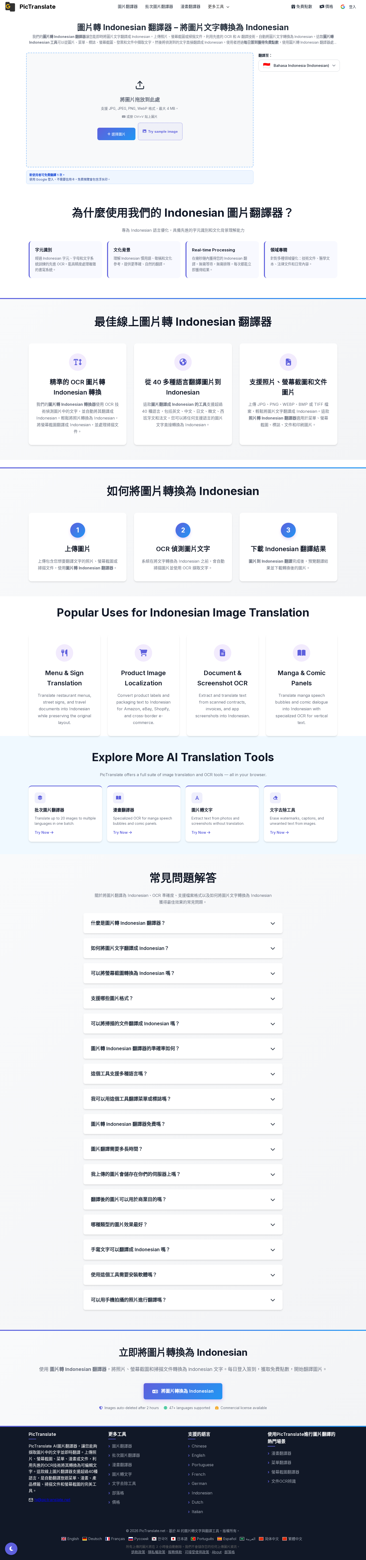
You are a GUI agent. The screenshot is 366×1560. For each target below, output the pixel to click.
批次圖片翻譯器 (159, 6)
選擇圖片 (118, 134)
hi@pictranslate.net (52, 1499)
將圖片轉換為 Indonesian (187, 1391)
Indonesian (202, 1492)
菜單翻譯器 (281, 1462)
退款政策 (138, 1552)
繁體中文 (295, 1539)
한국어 (163, 1539)
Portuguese (203, 1464)
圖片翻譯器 (128, 6)
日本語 (182, 1539)
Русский (141, 1539)
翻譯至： (265, 55)
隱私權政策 (156, 1552)
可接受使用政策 (197, 1552)
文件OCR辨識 (283, 1481)
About (217, 1552)
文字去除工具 (124, 1483)
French (198, 1474)
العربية (250, 1539)
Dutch (197, 1502)
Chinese (199, 1446)
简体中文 (272, 1539)
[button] (299, 66)
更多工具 (216, 6)
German (199, 1483)
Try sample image (163, 131)
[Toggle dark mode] (11, 1549)
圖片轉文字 (122, 1474)
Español (229, 1539)
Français (118, 1539)
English (198, 1455)
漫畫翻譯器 (190, 6)
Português (205, 1539)
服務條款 (175, 1552)
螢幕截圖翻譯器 (285, 1471)
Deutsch (95, 1539)
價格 (116, 1502)
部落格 (118, 1492)
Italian (197, 1511)
